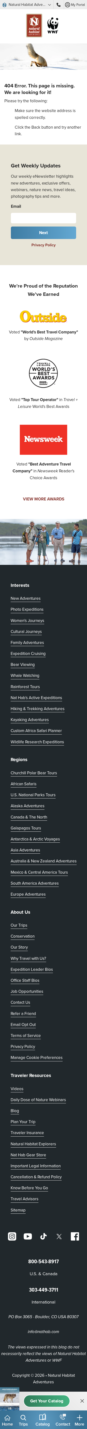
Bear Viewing (23, 664)
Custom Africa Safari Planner (36, 730)
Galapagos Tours (26, 828)
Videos (17, 1089)
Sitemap (18, 1210)
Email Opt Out (23, 1024)
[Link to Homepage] (43, 26)
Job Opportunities (27, 991)
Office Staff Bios (25, 980)
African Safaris (23, 784)
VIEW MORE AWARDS (43, 499)
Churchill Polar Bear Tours (34, 773)
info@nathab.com (43, 1331)
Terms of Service (26, 1035)
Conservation (23, 936)
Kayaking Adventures (30, 720)
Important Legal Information (36, 1166)
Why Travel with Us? (28, 958)
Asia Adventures (25, 850)
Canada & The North (29, 817)
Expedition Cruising (28, 653)
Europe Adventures (28, 894)
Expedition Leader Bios (32, 969)
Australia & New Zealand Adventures (44, 861)
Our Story (19, 947)
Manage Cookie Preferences (37, 1057)
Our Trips (19, 925)
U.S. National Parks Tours (33, 795)
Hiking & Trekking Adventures (38, 709)
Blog (15, 1111)
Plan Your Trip (23, 1122)
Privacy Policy (43, 245)
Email (16, 206)
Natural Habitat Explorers (33, 1144)
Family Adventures (27, 642)
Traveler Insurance (27, 1133)
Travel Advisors (24, 1199)
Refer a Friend (23, 1013)
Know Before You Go (29, 1188)
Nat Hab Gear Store (28, 1155)
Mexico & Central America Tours (39, 872)
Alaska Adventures (27, 806)
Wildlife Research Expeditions (37, 742)
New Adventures (26, 598)
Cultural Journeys (26, 631)
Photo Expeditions (27, 609)
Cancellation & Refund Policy (36, 1177)
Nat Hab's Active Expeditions (36, 698)
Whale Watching (25, 675)
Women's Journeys (27, 620)
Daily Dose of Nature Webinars (38, 1100)
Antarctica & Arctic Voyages (35, 839)
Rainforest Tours (25, 687)
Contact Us (20, 1002)
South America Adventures (35, 883)
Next (43, 233)
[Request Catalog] (46, 1401)
